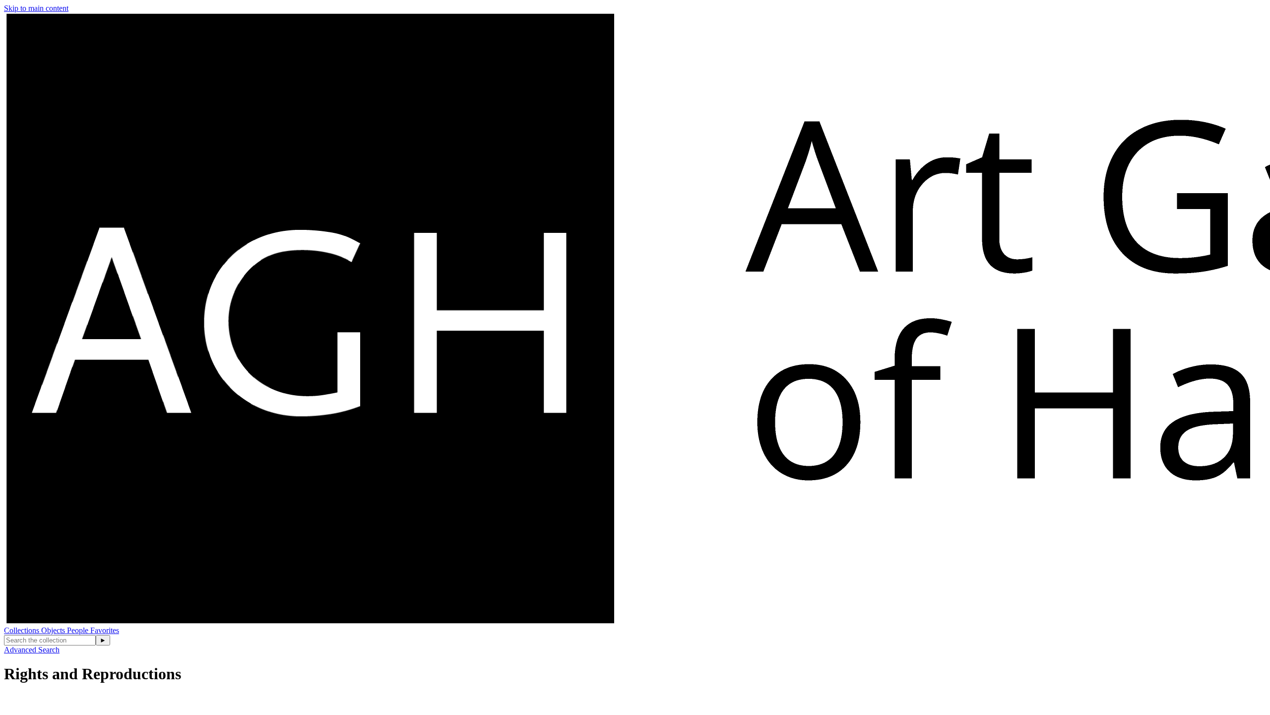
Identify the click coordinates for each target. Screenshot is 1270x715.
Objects (54, 630)
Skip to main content (36, 8)
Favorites (104, 630)
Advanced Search (32, 649)
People (78, 630)
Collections (22, 630)
